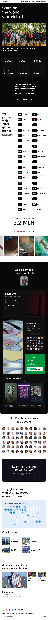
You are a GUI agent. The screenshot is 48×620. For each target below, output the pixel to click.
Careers (33, 1)
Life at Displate (27, 1)
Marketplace (43, 1)
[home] (5, 1)
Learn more (7, 311)
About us (22, 1)
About (3, 613)
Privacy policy (44, 616)
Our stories (38, 1)
